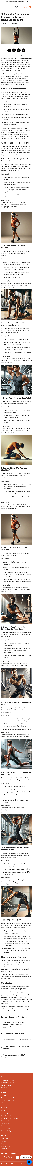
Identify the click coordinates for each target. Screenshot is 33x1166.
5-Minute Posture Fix (8, 1098)
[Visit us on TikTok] (19, 50)
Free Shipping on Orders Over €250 (16, 1)
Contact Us (4, 1113)
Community (5, 1148)
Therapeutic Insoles (7, 1080)
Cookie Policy (5, 1128)
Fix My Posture (6, 1085)
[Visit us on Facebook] (9, 50)
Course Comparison (7, 1100)
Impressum (4, 1126)
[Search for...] (24, 7)
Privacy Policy (5, 1121)
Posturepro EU (18, 1164)
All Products (5, 1087)
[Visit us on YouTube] (23, 50)
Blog (2, 1144)
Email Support (6, 1116)
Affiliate (3, 1141)
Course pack (5, 1095)
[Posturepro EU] (16, 7)
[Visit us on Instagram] (14, 50)
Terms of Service (6, 1123)
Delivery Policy (6, 1131)
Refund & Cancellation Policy (10, 1118)
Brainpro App (5, 1146)
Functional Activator (7, 1082)
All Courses (5, 1103)
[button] (30, 7)
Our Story (4, 1111)
